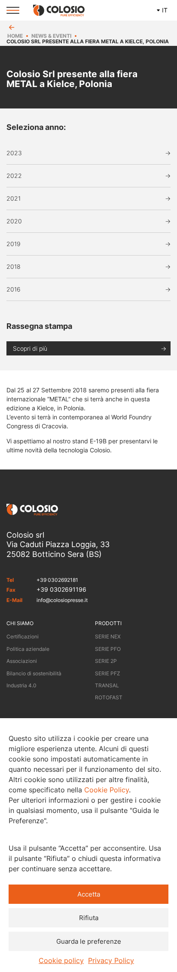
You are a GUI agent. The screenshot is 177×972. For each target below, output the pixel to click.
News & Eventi (51, 36)
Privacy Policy (111, 960)
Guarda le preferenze (88, 941)
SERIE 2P (106, 661)
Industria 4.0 (21, 685)
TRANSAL (107, 685)
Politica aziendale (27, 649)
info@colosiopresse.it (62, 600)
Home (15, 36)
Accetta (88, 894)
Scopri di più (30, 348)
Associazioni (21, 661)
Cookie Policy (106, 789)
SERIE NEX (108, 636)
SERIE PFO (108, 649)
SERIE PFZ (107, 673)
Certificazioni (22, 636)
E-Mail (14, 600)
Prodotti (108, 623)
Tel (10, 580)
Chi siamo (20, 623)
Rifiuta (88, 918)
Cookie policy (61, 960)
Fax (10, 590)
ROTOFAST (108, 697)
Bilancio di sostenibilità (33, 673)
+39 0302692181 (57, 580)
